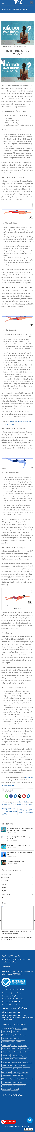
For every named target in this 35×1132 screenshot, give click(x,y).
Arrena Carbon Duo (7, 1035)
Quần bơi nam (27, 1062)
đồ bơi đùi (15, 1089)
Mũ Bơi (3, 887)
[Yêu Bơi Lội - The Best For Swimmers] (18, 2)
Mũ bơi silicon (6, 1048)
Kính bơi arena (14, 1038)
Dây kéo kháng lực (20, 1035)
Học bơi (30, 804)
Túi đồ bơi (16, 1072)
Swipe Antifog (17, 1069)
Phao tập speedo (17, 1055)
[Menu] (2, 2)
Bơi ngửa (16, 804)
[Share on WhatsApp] (6, 796)
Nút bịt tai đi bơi (7, 1052)
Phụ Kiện (4, 891)
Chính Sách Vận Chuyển (9, 996)
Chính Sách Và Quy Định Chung (11, 993)
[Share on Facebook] (11, 796)
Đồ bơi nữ (16, 1079)
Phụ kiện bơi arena (7, 1058)
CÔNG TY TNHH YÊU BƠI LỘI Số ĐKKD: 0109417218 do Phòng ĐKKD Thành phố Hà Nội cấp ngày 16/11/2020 (18, 1017)
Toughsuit (26, 1069)
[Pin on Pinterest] (24, 796)
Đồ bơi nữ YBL (17, 1082)
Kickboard (5, 1038)
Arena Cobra (15, 1031)
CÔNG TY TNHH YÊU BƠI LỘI (11, 1012)
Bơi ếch (10, 804)
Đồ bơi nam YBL (6, 1079)
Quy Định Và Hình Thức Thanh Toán (13, 999)
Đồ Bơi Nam (5, 877)
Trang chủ (4, 9)
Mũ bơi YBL (15, 1048)
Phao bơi (16, 1052)
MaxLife (14, 1045)
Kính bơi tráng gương (8, 1041)
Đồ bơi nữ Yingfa (7, 1085)
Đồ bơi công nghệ (18, 1075)
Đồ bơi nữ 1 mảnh (26, 1079)
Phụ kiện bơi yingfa (20, 1058)
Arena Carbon (6, 1031)
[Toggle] (33, 874)
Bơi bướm (5, 804)
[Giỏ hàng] (31, 2)
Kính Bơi (4, 884)
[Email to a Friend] (19, 796)
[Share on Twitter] (15, 796)
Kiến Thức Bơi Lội (21, 802)
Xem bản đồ (5, 967)
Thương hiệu (5, 894)
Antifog (24, 1028)
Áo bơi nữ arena (6, 1075)
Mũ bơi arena (22, 1045)
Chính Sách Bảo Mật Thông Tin (11, 1002)
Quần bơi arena (16, 1062)
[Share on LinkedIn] (28, 796)
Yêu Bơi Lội (24, 1072)
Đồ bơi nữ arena (6, 1082)
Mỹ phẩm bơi (25, 1048)
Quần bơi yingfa (6, 1069)
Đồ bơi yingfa (6, 1089)
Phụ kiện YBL (6, 1062)
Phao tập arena (25, 1052)
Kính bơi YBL (6, 1045)
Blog (2, 897)
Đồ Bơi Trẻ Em (6, 874)
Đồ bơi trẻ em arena (19, 1085)
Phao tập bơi (6, 1055)
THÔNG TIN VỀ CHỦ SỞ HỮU (14, 1008)
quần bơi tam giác (7, 1065)
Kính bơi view (20, 1041)
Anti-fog (17, 1028)
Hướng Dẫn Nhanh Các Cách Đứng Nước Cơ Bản (9, 811)
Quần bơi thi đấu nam (21, 1065)
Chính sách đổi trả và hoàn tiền (11, 1005)
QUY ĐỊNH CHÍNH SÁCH (12, 989)
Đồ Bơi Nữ (4, 881)
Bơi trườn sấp (23, 804)
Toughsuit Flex (6, 1072)
